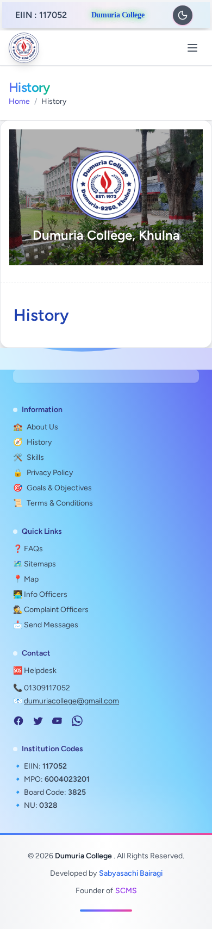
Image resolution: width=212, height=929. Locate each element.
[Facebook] (18, 720)
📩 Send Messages (45, 624)
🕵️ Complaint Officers (51, 609)
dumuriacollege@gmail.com (71, 701)
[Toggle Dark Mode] (182, 15)
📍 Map (26, 579)
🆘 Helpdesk (35, 670)
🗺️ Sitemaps (34, 564)
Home (19, 101)
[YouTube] (57, 720)
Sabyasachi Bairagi (131, 873)
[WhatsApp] (77, 720)
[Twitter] (38, 720)
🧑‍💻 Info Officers (40, 594)
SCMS (126, 890)
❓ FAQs (28, 548)
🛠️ (28, 457)
